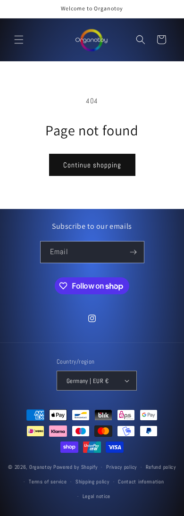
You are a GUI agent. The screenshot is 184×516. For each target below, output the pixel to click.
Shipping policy (92, 481)
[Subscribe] (133, 252)
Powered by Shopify (75, 467)
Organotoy (40, 467)
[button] (18, 39)
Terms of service (48, 481)
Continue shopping (92, 164)
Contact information (141, 481)
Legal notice (96, 496)
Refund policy (161, 467)
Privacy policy (121, 467)
